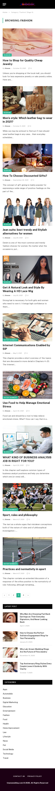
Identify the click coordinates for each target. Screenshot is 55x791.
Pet (4, 745)
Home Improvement (11, 728)
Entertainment (10, 340)
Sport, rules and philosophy (20, 515)
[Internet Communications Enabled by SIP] (27, 327)
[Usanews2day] (27, 4)
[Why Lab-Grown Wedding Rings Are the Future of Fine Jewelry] (10, 653)
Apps (5, 689)
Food (5, 719)
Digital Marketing (10, 702)
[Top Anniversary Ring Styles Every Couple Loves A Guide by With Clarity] (10, 667)
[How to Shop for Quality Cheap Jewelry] (27, 42)
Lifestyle (7, 737)
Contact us (19, 776)
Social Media (8, 749)
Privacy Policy (35, 776)
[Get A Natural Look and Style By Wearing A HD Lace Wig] (27, 270)
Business (8, 452)
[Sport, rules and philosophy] (27, 497)
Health (6, 724)
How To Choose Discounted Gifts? (25, 175)
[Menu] (4, 4)
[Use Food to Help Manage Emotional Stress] (27, 385)
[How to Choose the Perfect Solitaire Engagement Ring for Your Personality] (10, 636)
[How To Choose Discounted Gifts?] (27, 158)
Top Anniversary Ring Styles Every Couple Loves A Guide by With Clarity (36, 666)
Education (7, 707)
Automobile (8, 694)
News (5, 741)
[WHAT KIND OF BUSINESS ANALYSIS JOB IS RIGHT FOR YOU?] (27, 440)
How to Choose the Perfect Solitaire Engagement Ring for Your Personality (34, 635)
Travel (5, 758)
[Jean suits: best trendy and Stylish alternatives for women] (27, 212)
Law (4, 732)
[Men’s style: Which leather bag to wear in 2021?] (27, 100)
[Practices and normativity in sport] (27, 551)
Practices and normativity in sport (24, 569)
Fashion (7, 55)
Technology (8, 754)
